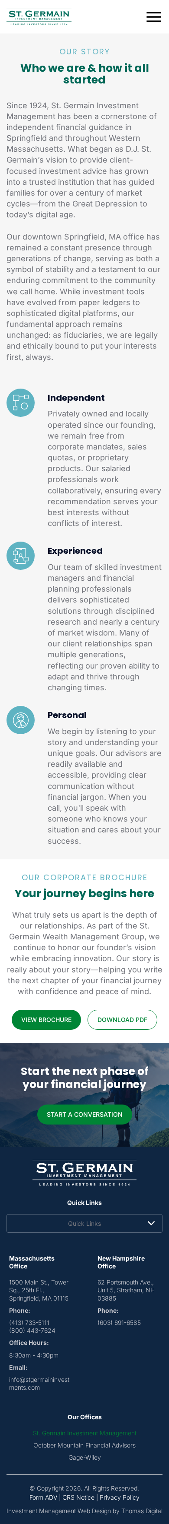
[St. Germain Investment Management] (39, 17)
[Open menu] (153, 17)
